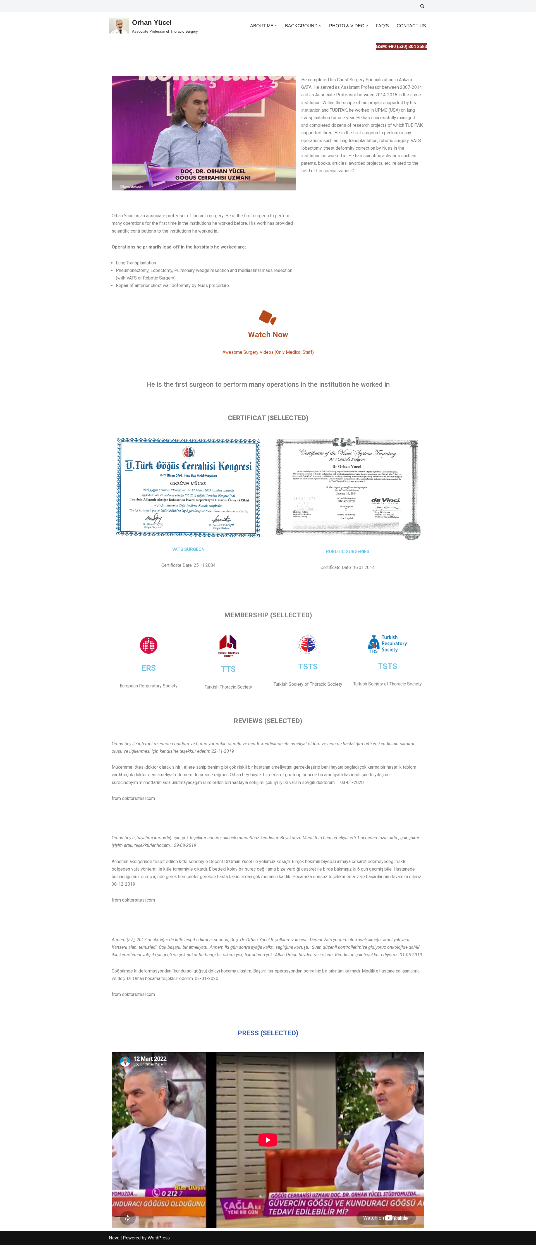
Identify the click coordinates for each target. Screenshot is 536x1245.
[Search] (422, 6)
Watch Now (268, 334)
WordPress (159, 1238)
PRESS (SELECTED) (268, 1033)
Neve (114, 1238)
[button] (276, 26)
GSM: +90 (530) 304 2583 (401, 46)
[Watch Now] (268, 318)
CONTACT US (411, 25)
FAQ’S (382, 25)
